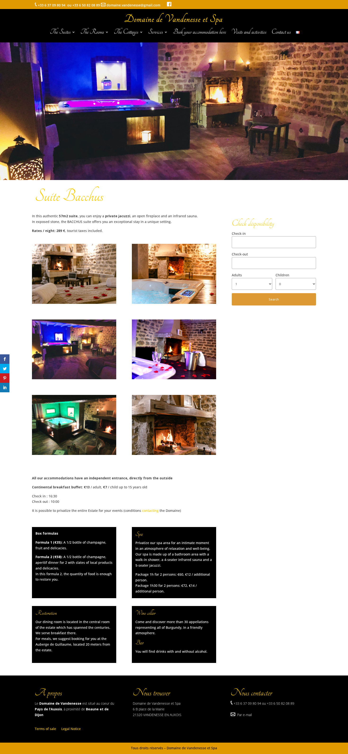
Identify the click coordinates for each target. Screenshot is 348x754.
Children (282, 275)
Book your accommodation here (199, 33)
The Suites (60, 33)
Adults (237, 275)
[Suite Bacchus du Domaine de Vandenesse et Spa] (74, 378)
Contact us (281, 33)
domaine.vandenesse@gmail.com (137, 5)
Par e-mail (244, 714)
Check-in (239, 233)
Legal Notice (71, 729)
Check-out (240, 254)
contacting (150, 510)
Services (155, 33)
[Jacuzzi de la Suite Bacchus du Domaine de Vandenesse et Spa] (74, 453)
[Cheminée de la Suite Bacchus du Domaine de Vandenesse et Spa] (174, 378)
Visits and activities (248, 33)
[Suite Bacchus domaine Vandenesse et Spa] (74, 302)
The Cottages (126, 33)
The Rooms (92, 33)
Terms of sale (45, 729)
